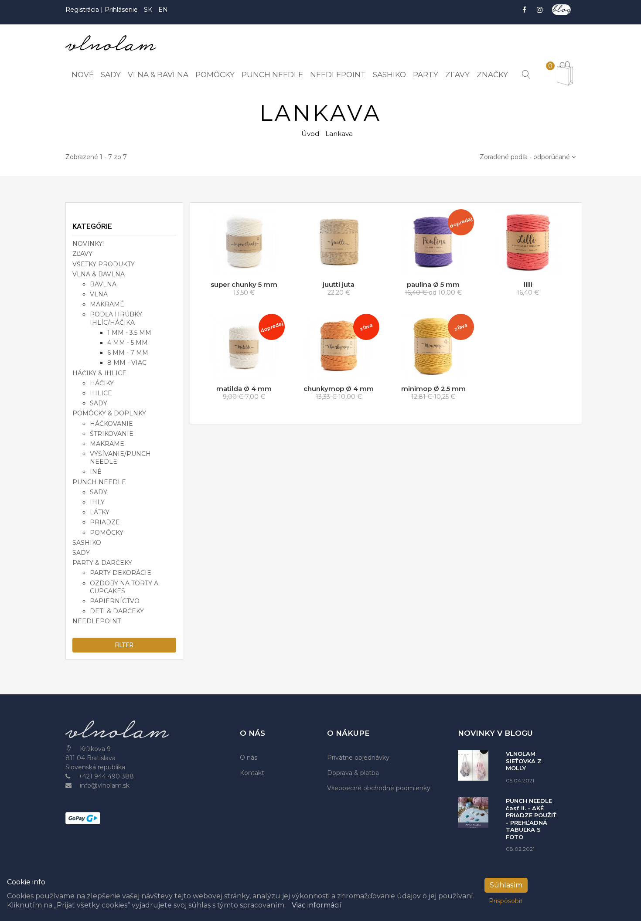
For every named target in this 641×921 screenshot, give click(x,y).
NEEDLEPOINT (96, 621)
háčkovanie (111, 424)
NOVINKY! (88, 244)
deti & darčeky (117, 611)
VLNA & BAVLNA (98, 274)
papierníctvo (115, 601)
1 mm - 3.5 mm (129, 332)
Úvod (310, 133)
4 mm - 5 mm (127, 343)
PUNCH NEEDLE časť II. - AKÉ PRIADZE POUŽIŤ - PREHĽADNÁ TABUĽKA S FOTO (531, 818)
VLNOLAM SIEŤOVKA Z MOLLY (524, 760)
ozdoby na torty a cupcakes (124, 587)
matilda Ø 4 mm (244, 388)
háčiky (102, 383)
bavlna (103, 284)
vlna (99, 294)
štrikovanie (111, 434)
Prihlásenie (121, 10)
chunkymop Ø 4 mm (338, 388)
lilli (528, 284)
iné (96, 472)
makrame (107, 444)
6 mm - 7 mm (127, 353)
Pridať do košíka (246, 266)
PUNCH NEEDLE (99, 482)
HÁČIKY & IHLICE (99, 373)
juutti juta (339, 284)
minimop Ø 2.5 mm (433, 388)
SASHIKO (86, 543)
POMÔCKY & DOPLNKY (109, 413)
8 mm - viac (127, 363)
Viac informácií (317, 905)
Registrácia (83, 10)
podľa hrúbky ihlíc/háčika (116, 318)
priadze (105, 522)
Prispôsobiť (506, 901)
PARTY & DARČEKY (102, 563)
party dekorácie (120, 573)
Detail (342, 266)
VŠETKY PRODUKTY (103, 264)
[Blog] (561, 9)
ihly (97, 502)
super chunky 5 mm (244, 284)
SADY (81, 553)
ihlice (101, 393)
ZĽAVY (82, 254)
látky (99, 512)
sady (98, 403)
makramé (107, 304)
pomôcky (106, 533)
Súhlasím (506, 885)
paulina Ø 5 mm (433, 284)
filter (124, 645)
